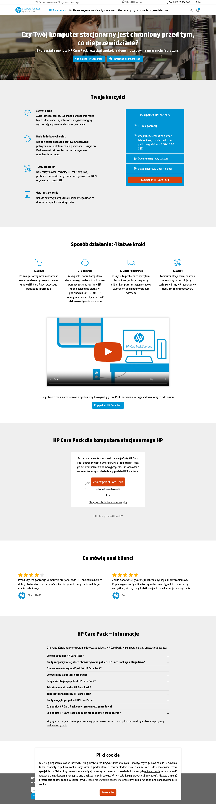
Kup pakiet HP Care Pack (88, 59)
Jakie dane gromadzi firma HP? (108, 516)
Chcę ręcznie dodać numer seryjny (108, 502)
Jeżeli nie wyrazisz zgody (102, 780)
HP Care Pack (57, 10)
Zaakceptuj (108, 792)
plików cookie (152, 771)
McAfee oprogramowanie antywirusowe (91, 10)
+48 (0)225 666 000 (180, 2)
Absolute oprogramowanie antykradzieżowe (143, 10)
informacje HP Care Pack (127, 59)
